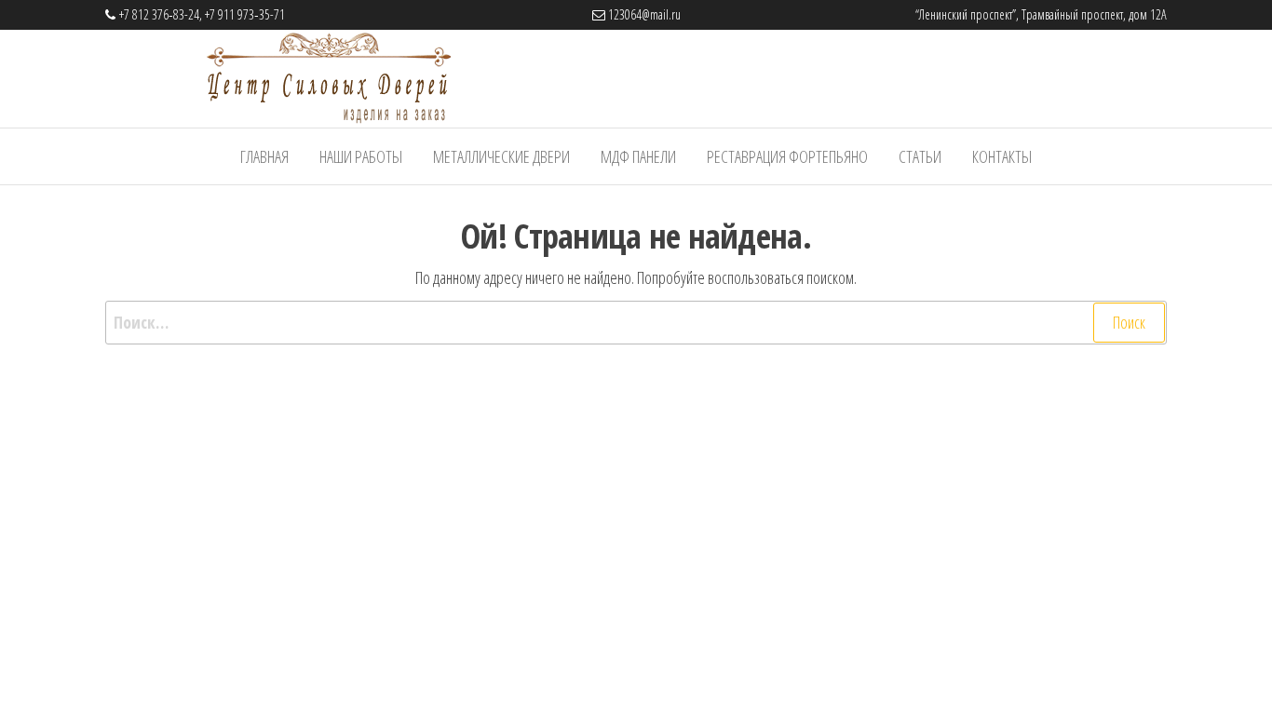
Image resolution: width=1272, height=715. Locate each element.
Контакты (1002, 156)
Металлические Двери (501, 156)
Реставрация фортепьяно (787, 156)
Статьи (920, 156)
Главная (264, 156)
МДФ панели (638, 156)
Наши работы (360, 156)
